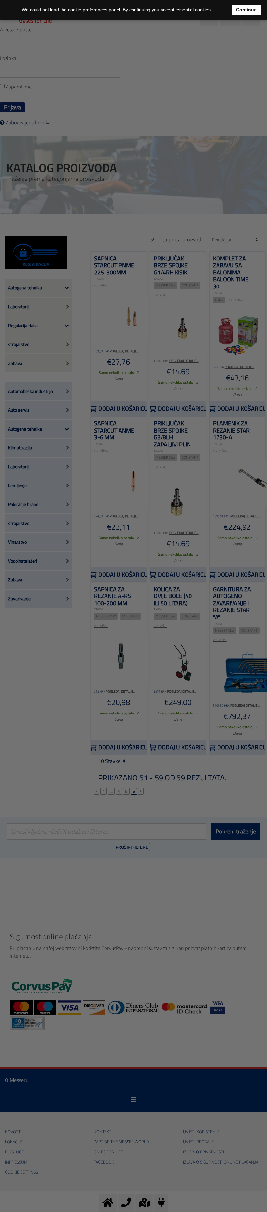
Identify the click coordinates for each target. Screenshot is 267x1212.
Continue (246, 9)
